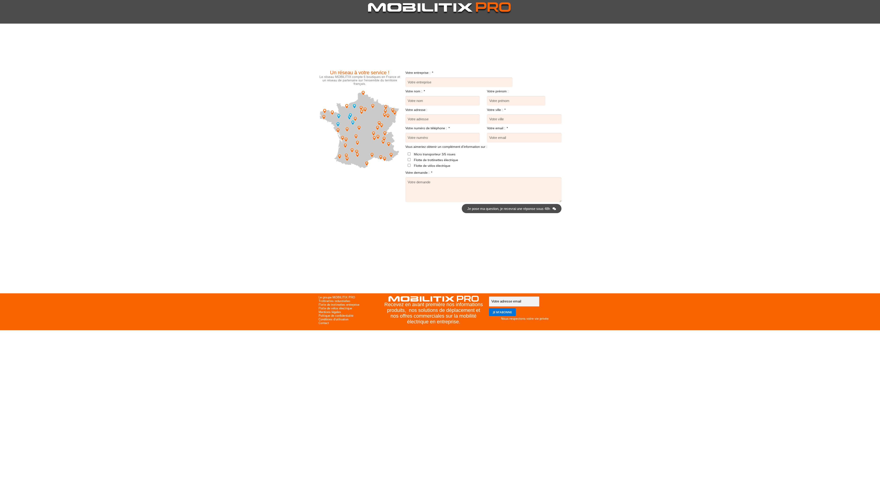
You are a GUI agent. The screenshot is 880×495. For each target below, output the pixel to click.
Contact (324, 323)
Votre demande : (417, 172)
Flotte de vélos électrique (432, 166)
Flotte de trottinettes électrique (436, 160)
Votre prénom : (498, 91)
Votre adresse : (416, 110)
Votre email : (496, 128)
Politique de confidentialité (336, 315)
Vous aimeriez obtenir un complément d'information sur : (446, 146)
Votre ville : (495, 110)
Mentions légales (330, 312)
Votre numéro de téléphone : (426, 128)
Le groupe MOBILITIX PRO (337, 297)
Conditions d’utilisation (333, 319)
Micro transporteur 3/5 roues (434, 154)
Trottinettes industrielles (334, 301)
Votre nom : (414, 91)
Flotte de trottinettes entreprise (339, 304)
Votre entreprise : (418, 72)
